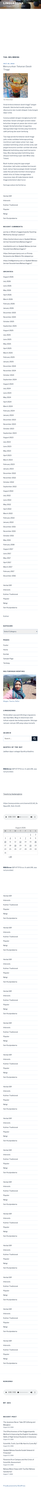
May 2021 (7, 540)
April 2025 (7, 348)
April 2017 (7, 562)
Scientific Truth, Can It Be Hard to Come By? (20, 1444)
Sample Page (8, 659)
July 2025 (7, 335)
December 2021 (9, 527)
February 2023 (9, 464)
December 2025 (9, 313)
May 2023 (7, 451)
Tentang (6, 663)
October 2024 (8, 375)
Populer (6, 209)
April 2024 (7, 402)
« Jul (10, 857)
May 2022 (7, 504)
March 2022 (8, 513)
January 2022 (8, 522)
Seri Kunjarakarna (10, 218)
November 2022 (9, 478)
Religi (5, 214)
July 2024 (7, 388)
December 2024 (9, 366)
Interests (6, 201)
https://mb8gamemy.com (13, 261)
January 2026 (8, 308)
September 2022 (10, 487)
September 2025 (10, 326)
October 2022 (8, 482)
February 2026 (9, 304)
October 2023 (8, 429)
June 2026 (7, 286)
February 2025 (9, 357)
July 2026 (7, 281)
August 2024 (8, 384)
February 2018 (8, 545)
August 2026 (8, 277)
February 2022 (9, 518)
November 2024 (9, 371)
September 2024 (10, 380)
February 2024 (9, 411)
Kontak (6, 654)
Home (5, 650)
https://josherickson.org (12, 239)
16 (36, 842)
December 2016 (9, 576)
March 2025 (8, 353)
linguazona (13, 3)
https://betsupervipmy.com (13, 253)
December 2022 (9, 473)
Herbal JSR (7, 196)
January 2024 (8, 415)
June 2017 (7, 554)
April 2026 (7, 295)
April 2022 (7, 509)
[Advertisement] (20, 30)
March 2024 (8, 406)
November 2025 (9, 317)
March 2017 (7, 567)
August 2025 (8, 330)
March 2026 (8, 299)
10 (5, 842)
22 (30, 846)
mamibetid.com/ (9, 246)
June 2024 (7, 393)
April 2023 (7, 455)
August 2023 (8, 437)
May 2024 (7, 397)
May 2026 (7, 290)
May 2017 (7, 558)
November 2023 (9, 424)
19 (15, 846)
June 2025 (7, 339)
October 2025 (8, 322)
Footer (5, 645)
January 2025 (8, 362)
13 (20, 842)
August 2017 (8, 549)
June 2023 (7, 446)
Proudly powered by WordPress (14, 1486)
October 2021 (8, 536)
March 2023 (8, 460)
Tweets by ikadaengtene (12, 794)
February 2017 (8, 571)
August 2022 (8, 491)
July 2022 (7, 496)
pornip (5, 232)
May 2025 (7, 344)
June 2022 (7, 500)
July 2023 (7, 442)
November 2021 (9, 531)
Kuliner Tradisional (10, 205)
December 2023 (9, 420)
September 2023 (10, 433)
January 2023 (8, 469)
